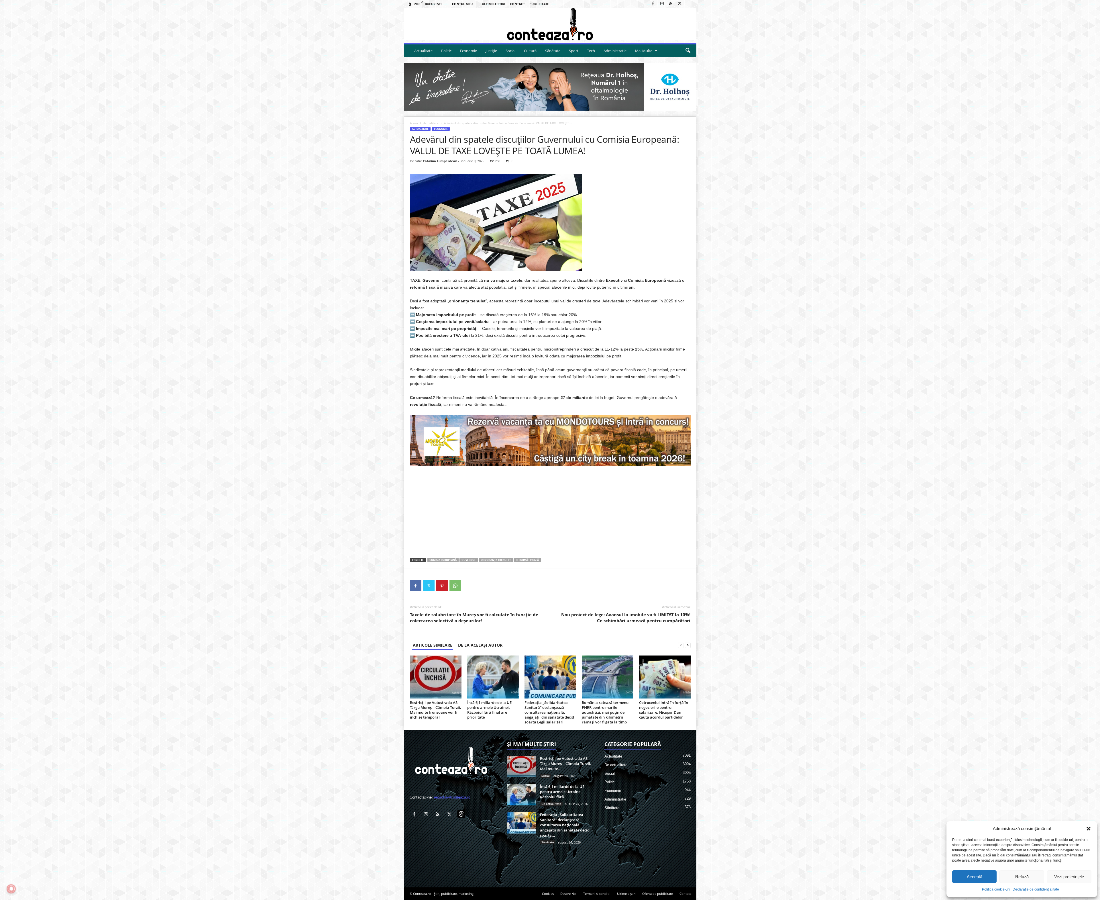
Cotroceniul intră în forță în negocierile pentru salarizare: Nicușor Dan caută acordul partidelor (663, 710)
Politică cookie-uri (996, 889)
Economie (468, 50)
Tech (591, 50)
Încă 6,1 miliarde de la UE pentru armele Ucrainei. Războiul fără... (562, 791)
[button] (1088, 828)
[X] (679, 4)
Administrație (615, 50)
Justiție (491, 50)
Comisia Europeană (443, 560)
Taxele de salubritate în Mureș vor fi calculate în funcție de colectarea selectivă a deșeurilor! (474, 617)
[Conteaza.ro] (550, 24)
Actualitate (423, 50)
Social (510, 50)
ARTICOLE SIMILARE (432, 645)
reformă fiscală (527, 560)
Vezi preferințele (1069, 876)
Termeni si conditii (596, 893)
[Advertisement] (550, 511)
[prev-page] (681, 645)
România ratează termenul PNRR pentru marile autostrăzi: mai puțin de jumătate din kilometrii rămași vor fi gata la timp (606, 712)
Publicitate (539, 4)
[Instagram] (662, 4)
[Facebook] (653, 4)
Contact (517, 4)
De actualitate (551, 804)
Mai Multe (643, 50)
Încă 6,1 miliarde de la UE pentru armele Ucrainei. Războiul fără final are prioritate (489, 710)
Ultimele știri (626, 893)
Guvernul (468, 560)
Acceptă (974, 876)
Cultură (530, 50)
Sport (573, 50)
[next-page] (688, 645)
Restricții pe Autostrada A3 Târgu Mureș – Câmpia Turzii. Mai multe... (565, 763)
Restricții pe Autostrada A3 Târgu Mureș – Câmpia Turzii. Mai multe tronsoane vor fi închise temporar (435, 710)
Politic (446, 50)
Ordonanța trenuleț (496, 560)
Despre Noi (568, 893)
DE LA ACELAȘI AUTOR (480, 645)
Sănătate (552, 50)
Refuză (1022, 876)
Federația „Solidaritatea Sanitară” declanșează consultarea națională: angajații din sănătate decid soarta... (565, 825)
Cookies (548, 893)
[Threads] (688, 4)
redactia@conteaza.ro (452, 797)
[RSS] (670, 4)
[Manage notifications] (11, 888)
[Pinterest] (442, 585)
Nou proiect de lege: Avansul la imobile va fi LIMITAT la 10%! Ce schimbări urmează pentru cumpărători (625, 617)
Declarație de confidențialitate (1036, 889)
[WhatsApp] (455, 585)
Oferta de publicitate (657, 893)
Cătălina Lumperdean (440, 161)
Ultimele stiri (493, 4)
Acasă (414, 123)
